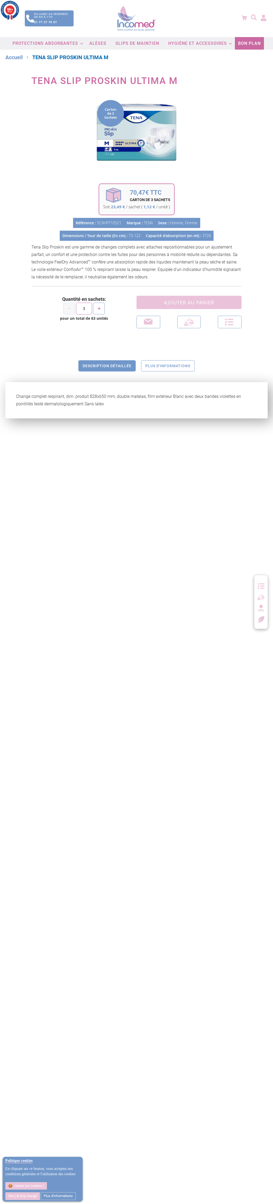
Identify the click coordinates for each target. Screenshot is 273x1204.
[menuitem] (46, 43)
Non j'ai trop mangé (22, 1196)
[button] (230, 322)
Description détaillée (107, 366)
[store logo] (136, 18)
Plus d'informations (58, 1196)
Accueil (14, 57)
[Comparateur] (261, 597)
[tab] (107, 365)
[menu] (136, 43)
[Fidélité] (261, 618)
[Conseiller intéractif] (261, 608)
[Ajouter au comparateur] (189, 322)
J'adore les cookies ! (28, 1186)
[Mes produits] (261, 586)
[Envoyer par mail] (148, 322)
